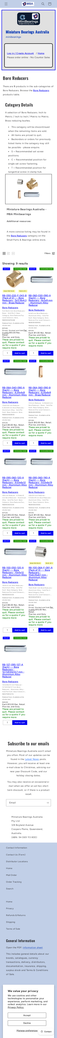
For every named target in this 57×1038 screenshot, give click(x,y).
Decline (27, 1023)
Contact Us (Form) (15, 854)
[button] (6, 4)
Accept (27, 1015)
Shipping (10, 922)
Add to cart (20, 353)
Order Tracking (13, 882)
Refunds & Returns (16, 915)
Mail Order (11, 875)
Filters (47, 253)
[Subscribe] (47, 802)
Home (41, 53)
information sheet (33, 947)
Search (10, 888)
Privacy (10, 908)
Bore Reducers (41, 90)
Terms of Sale (13, 929)
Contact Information (16, 847)
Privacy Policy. (16, 1007)
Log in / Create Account (20, 53)
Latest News (32, 759)
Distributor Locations (17, 861)
